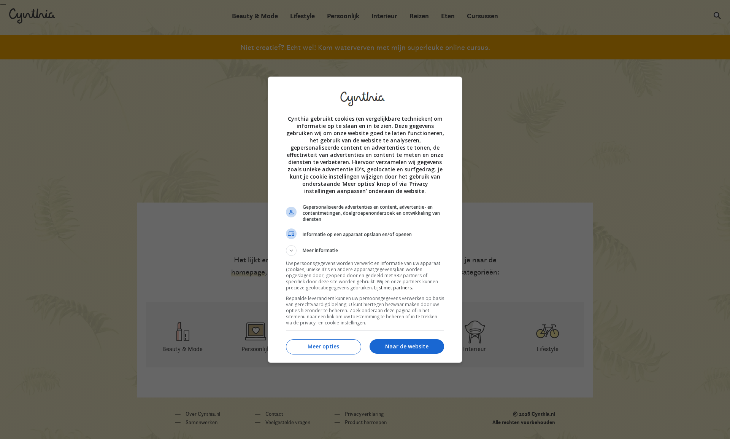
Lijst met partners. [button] (393, 287)
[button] (365, 250)
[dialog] (365, 220)
